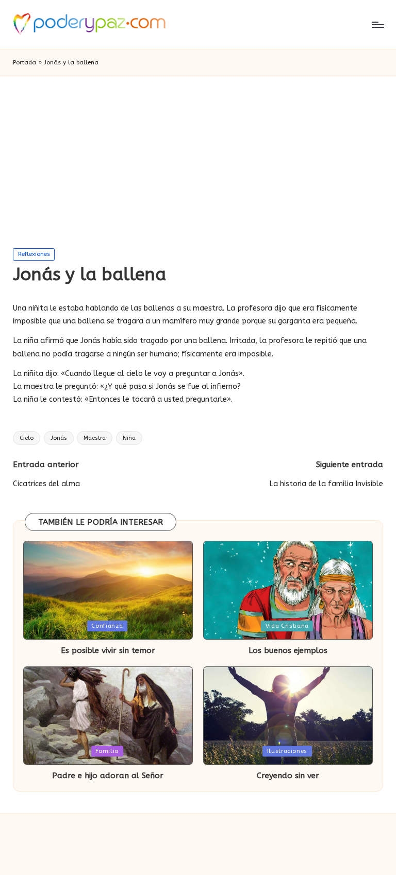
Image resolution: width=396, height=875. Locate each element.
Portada (24, 62)
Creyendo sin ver (288, 775)
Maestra (95, 438)
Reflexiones (34, 254)
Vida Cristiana (287, 626)
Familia (107, 751)
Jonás (59, 438)
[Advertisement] (198, 153)
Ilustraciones (287, 751)
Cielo (27, 438)
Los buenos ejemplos (288, 650)
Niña (129, 438)
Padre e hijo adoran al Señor (107, 775)
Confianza (107, 626)
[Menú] (377, 25)
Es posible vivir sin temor (108, 650)
